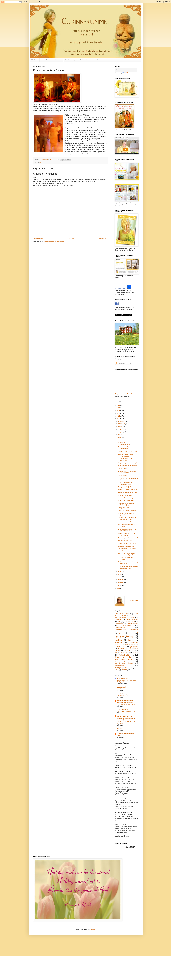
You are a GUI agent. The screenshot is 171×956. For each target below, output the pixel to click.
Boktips (124, 616)
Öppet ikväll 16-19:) (122, 695)
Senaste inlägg (38, 238)
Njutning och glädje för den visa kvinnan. (126, 534)
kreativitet (118, 640)
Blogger (92, 929)
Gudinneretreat (133, 624)
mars (120, 577)
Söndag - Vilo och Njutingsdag (127, 543)
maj (119, 571)
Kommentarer (121, 363)
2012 (118, 413)
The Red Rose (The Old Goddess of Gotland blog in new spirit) (126, 718)
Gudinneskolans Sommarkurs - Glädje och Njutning (128, 567)
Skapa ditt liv (123, 657)
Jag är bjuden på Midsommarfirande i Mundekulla (125, 458)
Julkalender (118, 638)
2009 (118, 586)
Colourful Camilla (122, 709)
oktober (120, 426)
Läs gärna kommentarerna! (126, 522)
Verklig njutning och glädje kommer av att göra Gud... (127, 554)
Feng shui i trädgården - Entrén (126, 704)
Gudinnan (58, 60)
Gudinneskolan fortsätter (126, 454)
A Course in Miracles (122, 614)
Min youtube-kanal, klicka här (123, 394)
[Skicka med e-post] (61, 160)
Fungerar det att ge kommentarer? (124, 447)
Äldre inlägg (103, 238)
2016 (118, 405)
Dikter (132, 617)
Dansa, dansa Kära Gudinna (127, 510)
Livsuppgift (121, 648)
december (121, 421)
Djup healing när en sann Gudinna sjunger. (126, 504)
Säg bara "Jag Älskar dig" (126, 546)
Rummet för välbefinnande (126, 733)
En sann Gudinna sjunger (126, 498)
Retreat (135, 652)
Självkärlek (124, 655)
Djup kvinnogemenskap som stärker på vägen (127, 472)
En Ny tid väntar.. (123, 475)
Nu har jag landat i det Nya (126, 500)
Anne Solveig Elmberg (121, 288)
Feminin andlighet (132, 619)
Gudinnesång (133, 632)
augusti (120, 432)
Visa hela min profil (132, 600)
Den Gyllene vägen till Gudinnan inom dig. (125, 483)
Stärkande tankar (123, 659)
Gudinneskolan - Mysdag (126, 495)
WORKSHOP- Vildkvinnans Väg (126, 711)
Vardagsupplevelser (122, 668)
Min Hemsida (110, 60)
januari (120, 582)
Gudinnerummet (126, 626)
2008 (118, 588)
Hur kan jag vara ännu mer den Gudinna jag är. (128, 479)
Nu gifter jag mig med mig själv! (128, 463)
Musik (116, 652)
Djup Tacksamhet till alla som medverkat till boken (127, 530)
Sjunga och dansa (124, 508)
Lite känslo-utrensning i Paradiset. (125, 558)
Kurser (130, 640)
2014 (118, 408)
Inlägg (119, 359)
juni (119, 437)
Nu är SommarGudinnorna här (127, 465)
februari (121, 579)
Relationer (124, 652)
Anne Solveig (46, 60)
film (119, 622)
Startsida (34, 60)
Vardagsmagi (121, 687)
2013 (118, 410)
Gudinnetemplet (71, 60)
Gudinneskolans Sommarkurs (126, 630)
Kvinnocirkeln (85, 60)
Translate (130, 73)
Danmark (119, 735)
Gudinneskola (120, 627)
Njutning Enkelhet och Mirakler (127, 490)
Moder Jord (129, 650)
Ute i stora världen (124, 664)
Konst (131, 638)
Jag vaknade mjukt (124, 440)
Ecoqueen (118, 619)
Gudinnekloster (119, 623)
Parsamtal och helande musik (127, 492)
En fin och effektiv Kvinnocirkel (127, 451)
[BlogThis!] (63, 160)
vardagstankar (119, 666)
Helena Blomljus (122, 678)
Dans (40, 162)
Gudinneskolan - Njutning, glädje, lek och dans (126, 514)
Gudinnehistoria (130, 622)
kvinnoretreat (134, 646)
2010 (118, 419)
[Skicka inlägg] (57, 159)
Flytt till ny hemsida (122, 689)
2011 (118, 416)
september (121, 429)
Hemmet (121, 634)
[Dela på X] (66, 160)
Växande (124, 670)
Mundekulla (98, 60)
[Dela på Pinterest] (70, 160)
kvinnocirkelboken (130, 644)
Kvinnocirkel (119, 642)
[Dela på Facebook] (68, 160)
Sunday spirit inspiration (124, 662)
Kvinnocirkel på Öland (125, 540)
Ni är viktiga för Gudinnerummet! (124, 443)
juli (119, 435)
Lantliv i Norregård (123, 694)
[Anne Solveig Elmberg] (129, 288)
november (121, 424)
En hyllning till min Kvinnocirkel (128, 538)
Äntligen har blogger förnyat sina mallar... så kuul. (127, 518)
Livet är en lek (122, 468)
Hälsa (131, 634)
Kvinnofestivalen (120, 646)
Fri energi (120, 728)
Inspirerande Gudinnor (124, 636)
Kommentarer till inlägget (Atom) (54, 242)
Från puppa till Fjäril (124, 487)
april (119, 574)
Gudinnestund (122, 632)
